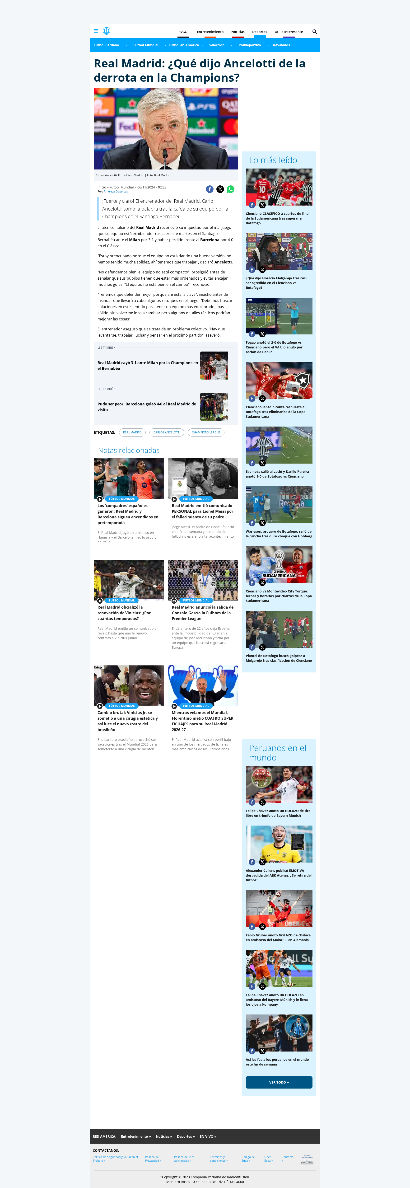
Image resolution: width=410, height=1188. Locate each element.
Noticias (238, 31)
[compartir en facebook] (210, 189)
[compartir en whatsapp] (230, 189)
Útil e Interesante (289, 31)
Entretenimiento (210, 31)
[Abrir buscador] (315, 31)
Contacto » (288, 1159)
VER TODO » (279, 1082)
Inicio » (103, 187)
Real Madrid (132, 432)
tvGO (183, 31)
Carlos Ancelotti (167, 432)
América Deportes (116, 191)
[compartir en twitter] (220, 189)
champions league (206, 432)
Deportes (259, 31)
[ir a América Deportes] (106, 31)
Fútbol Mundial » (123, 187)
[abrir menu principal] (96, 31)
